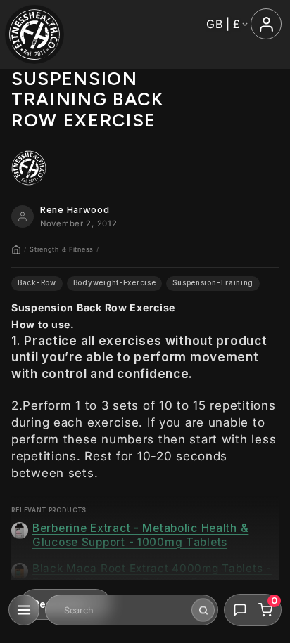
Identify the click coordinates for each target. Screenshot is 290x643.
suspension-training (212, 283)
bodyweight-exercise (114, 283)
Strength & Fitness (62, 249)
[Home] (16, 249)
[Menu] (23, 610)
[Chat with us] (240, 610)
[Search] (203, 610)
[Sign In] (266, 23)
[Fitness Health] (34, 34)
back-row (37, 283)
